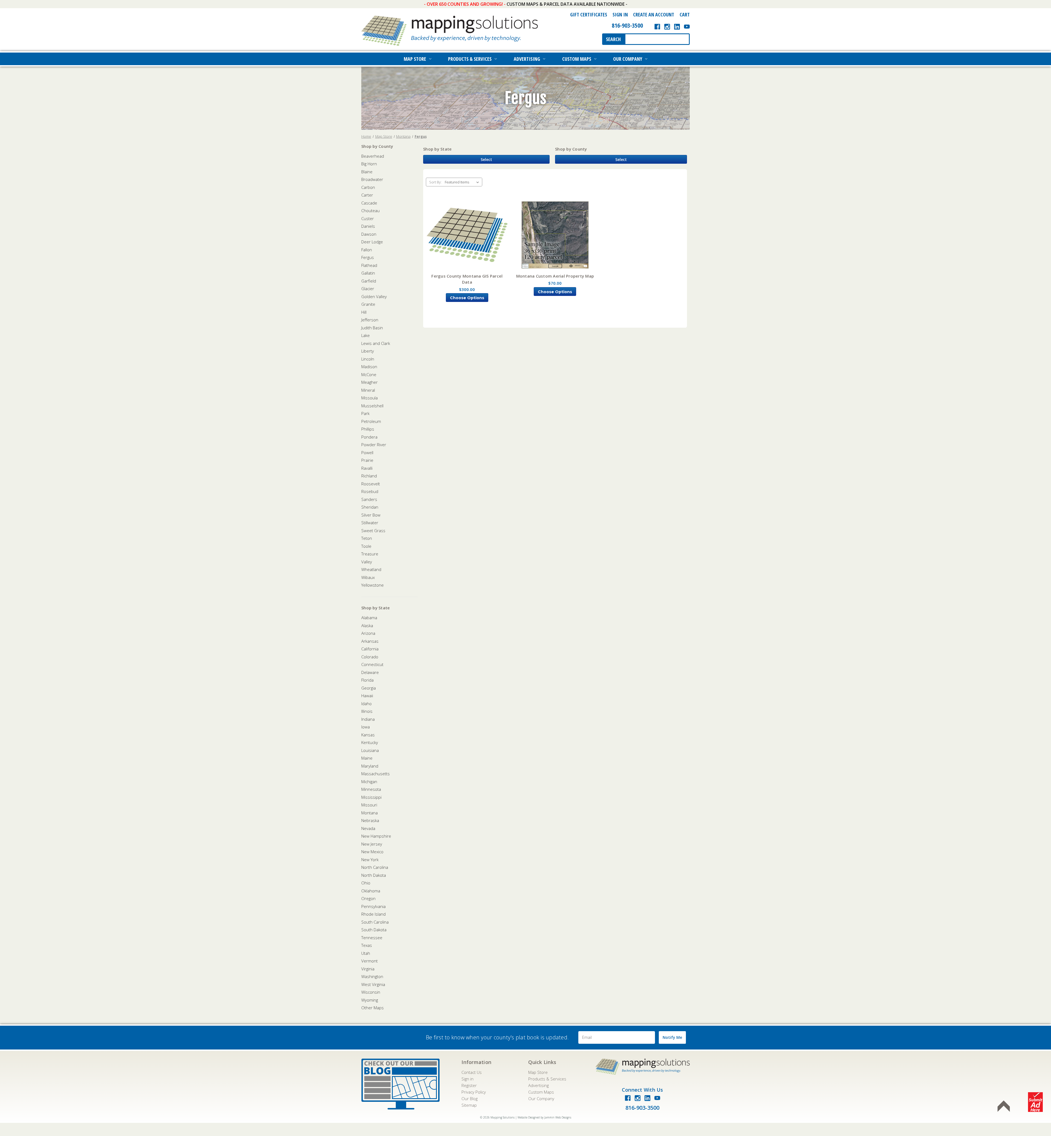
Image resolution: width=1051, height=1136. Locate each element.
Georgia (368, 688)
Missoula (369, 397)
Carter (367, 195)
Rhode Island (373, 914)
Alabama (369, 617)
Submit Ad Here (1035, 1102)
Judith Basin (372, 327)
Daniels (368, 226)
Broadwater (372, 179)
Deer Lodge (372, 241)
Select (486, 159)
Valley (366, 561)
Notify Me (672, 1037)
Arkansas (370, 641)
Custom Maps (576, 59)
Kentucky (369, 742)
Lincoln (367, 359)
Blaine (367, 171)
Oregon (368, 898)
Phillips (367, 429)
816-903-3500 (627, 25)
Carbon (368, 187)
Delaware (370, 672)
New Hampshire (376, 836)
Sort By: (435, 182)
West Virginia (373, 984)
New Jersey (371, 844)
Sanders (369, 499)
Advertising (527, 59)
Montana (369, 812)
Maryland (369, 766)
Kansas (368, 734)
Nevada (368, 828)
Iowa (365, 727)
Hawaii (367, 695)
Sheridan (369, 507)
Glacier (367, 288)
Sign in (467, 1079)
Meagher (369, 382)
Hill (363, 312)
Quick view (466, 235)
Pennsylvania (373, 906)
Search (613, 39)
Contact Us (471, 1072)
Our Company (627, 59)
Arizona (368, 633)
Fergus (367, 257)
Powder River (373, 444)
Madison (369, 366)
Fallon (366, 249)
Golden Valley (374, 296)
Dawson (368, 234)
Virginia (367, 968)
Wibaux (368, 577)
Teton (366, 538)
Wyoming (369, 1000)
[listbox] (463, 182)
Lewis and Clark (375, 343)
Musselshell (372, 405)
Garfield (368, 281)
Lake (365, 335)
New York (370, 859)
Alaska (367, 625)
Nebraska (370, 820)
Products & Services (470, 59)
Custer (367, 218)
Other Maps (372, 1007)
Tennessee (371, 937)
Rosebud (369, 491)
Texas (366, 945)
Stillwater (369, 522)
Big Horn (369, 163)
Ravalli (367, 468)
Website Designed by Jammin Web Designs (544, 1117)
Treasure (369, 554)
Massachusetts (375, 773)
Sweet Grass (373, 530)
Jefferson (369, 319)
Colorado (369, 656)
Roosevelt (370, 483)
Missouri (369, 805)
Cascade (369, 203)
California (370, 648)
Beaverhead (372, 156)
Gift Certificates (588, 14)
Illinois (367, 711)
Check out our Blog (400, 1084)
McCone (368, 374)
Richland (369, 475)
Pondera (369, 437)
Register (469, 1085)
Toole (366, 546)
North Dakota (373, 875)
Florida (367, 680)
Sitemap (469, 1105)
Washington (372, 976)
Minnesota (371, 789)
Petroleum (371, 421)
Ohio (365, 883)
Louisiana (370, 750)
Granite (368, 304)
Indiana (368, 719)
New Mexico (372, 851)
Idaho (366, 703)
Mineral (368, 390)
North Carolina (374, 867)
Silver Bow (370, 515)
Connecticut (372, 664)
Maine (367, 758)
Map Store (415, 59)
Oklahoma (370, 890)
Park (365, 413)
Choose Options (467, 297)
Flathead (369, 265)
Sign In (620, 14)
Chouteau (370, 210)
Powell (367, 452)
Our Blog (469, 1098)
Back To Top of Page (1003, 1106)
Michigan (369, 781)
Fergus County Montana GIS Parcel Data (467, 279)
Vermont (369, 961)
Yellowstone (372, 585)
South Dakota (373, 929)
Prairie (367, 460)
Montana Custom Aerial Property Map (555, 276)
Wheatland (371, 569)
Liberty (367, 351)
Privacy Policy (473, 1092)
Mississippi (371, 797)
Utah (365, 953)
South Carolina (375, 922)
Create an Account (653, 14)
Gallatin (368, 273)
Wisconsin (370, 992)
